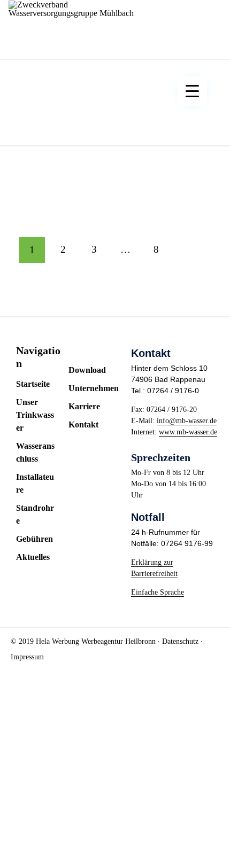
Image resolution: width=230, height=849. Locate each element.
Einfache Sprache (157, 592)
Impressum (27, 657)
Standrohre (35, 514)
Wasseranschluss (35, 452)
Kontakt (83, 424)
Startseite (33, 383)
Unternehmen (93, 388)
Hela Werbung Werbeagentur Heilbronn (96, 641)
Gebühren (34, 538)
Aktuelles (33, 557)
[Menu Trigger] (192, 91)
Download (87, 370)
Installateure (35, 483)
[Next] (187, 250)
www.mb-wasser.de (188, 432)
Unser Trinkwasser (35, 415)
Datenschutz (180, 641)
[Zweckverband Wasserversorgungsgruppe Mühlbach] (82, 15)
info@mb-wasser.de (187, 421)
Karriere (84, 406)
